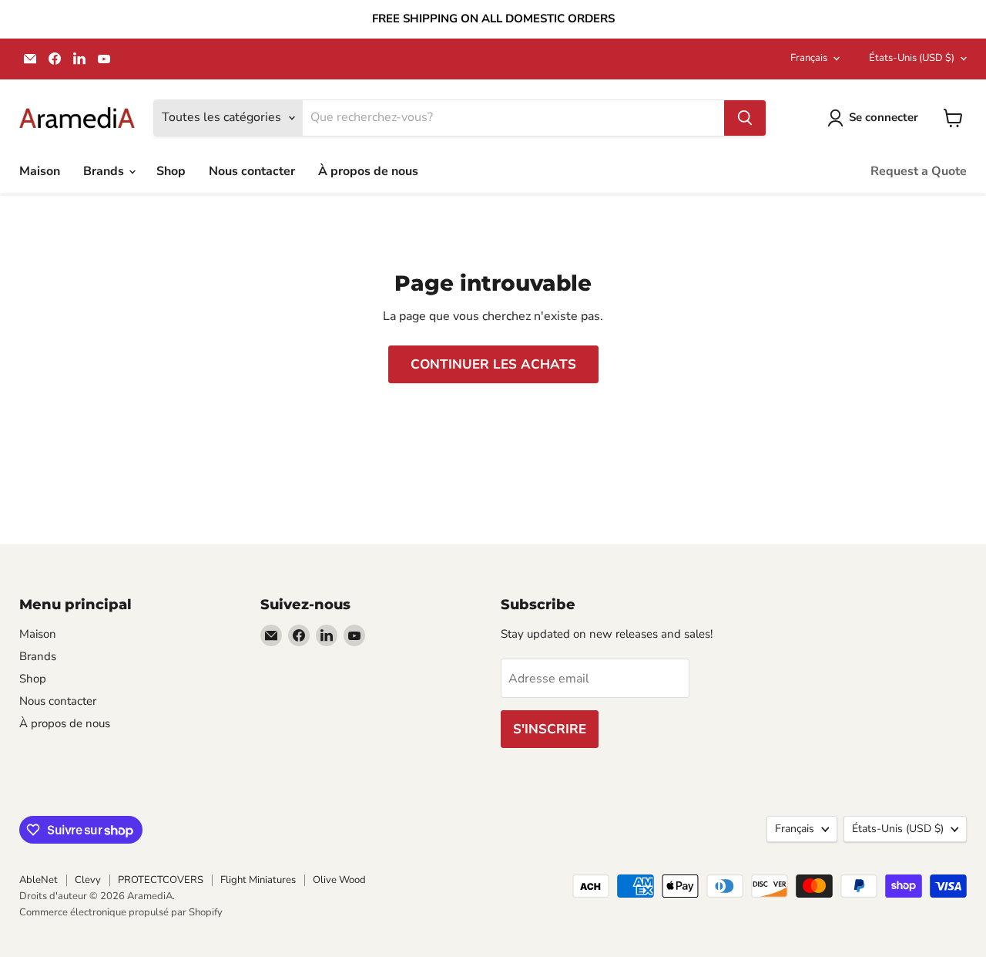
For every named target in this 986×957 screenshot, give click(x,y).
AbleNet (38, 880)
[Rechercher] (745, 118)
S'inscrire (549, 729)
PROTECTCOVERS (160, 880)
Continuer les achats (493, 364)
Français (808, 58)
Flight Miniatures (258, 880)
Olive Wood (339, 880)
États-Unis (911, 58)
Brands (105, 171)
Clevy (88, 880)
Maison (39, 171)
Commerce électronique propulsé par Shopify (121, 912)
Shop (171, 171)
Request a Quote (918, 171)
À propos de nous (368, 171)
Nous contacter (252, 171)
